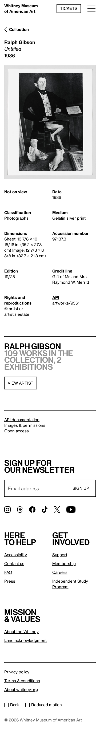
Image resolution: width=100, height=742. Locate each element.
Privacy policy (16, 671)
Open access (16, 430)
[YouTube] (71, 509)
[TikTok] (45, 509)
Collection (19, 29)
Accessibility (15, 554)
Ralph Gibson (19, 42)
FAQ (8, 572)
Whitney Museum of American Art (21, 8)
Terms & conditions (22, 680)
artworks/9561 (65, 303)
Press (9, 581)
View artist (20, 383)
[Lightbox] (50, 122)
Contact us (14, 563)
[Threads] (20, 509)
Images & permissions (24, 425)
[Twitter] (57, 509)
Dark (14, 704)
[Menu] (91, 8)
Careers (59, 572)
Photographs (16, 218)
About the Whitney (21, 631)
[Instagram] (7, 509)
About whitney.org (21, 689)
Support (59, 554)
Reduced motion (46, 704)
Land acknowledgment (25, 640)
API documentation (21, 419)
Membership (64, 563)
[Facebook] (32, 509)
